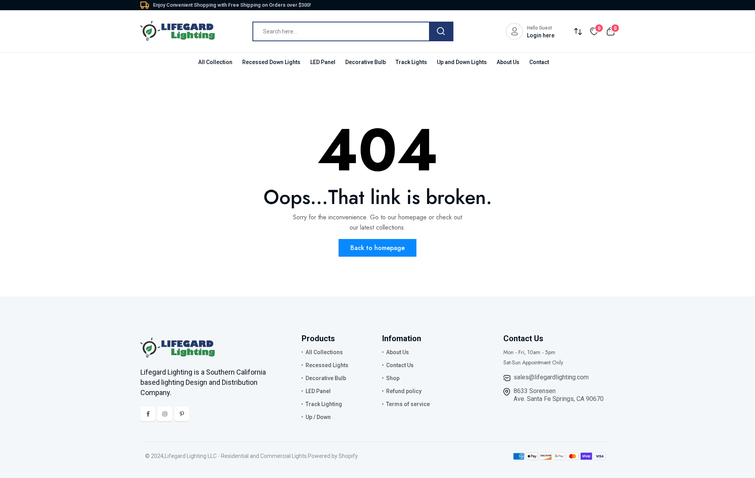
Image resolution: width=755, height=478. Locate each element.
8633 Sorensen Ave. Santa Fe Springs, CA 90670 (559, 395)
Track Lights (411, 62)
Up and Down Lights (462, 62)
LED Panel (322, 62)
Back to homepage (377, 247)
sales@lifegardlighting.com (551, 377)
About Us (508, 62)
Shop (393, 378)
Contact (539, 62)
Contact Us (400, 365)
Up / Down (318, 417)
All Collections (324, 352)
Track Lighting (324, 404)
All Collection (215, 62)
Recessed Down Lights (271, 62)
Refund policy (404, 391)
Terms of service (408, 404)
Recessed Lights (327, 365)
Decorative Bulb (365, 62)
